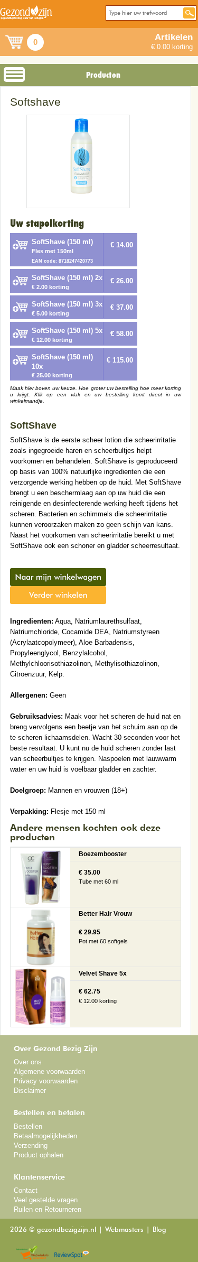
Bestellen (28, 1126)
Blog (159, 1230)
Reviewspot (71, 1253)
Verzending (31, 1145)
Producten (103, 75)
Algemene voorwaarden (49, 1071)
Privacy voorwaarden (46, 1081)
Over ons (28, 1062)
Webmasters (124, 1230)
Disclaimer (30, 1090)
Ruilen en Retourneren (47, 1209)
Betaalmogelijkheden (45, 1136)
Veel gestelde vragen (46, 1200)
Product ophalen (38, 1155)
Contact (25, 1190)
